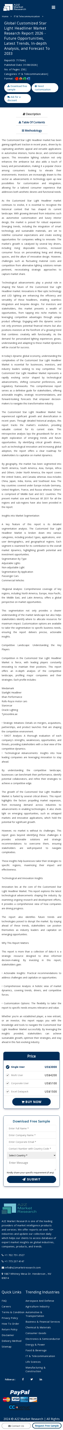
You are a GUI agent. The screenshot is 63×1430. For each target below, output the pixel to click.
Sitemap (7, 1346)
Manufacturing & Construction (36, 1369)
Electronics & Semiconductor (43, 1338)
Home (5, 16)
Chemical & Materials (38, 1327)
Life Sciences (33, 1361)
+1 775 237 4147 (14, 1261)
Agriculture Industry (37, 1306)
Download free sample (17, 87)
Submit (33, 1179)
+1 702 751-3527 (14, 1255)
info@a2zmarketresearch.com (23, 1267)
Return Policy (9, 1329)
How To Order (10, 1323)
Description (33, 114)
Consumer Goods (36, 1333)
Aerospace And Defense (40, 1300)
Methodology (33, 130)
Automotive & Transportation (35, 1314)
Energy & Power (35, 1344)
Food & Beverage (36, 1350)
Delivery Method (12, 1340)
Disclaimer (8, 1335)
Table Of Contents (33, 122)
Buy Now (33, 1102)
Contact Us (17, 1425)
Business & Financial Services (43, 1321)
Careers (6, 1306)
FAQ (4, 1300)
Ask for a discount (13, 98)
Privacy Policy (10, 1318)
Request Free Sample (47, 1425)
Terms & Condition (13, 1312)
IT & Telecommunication (27, 16)
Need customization (43, 87)
